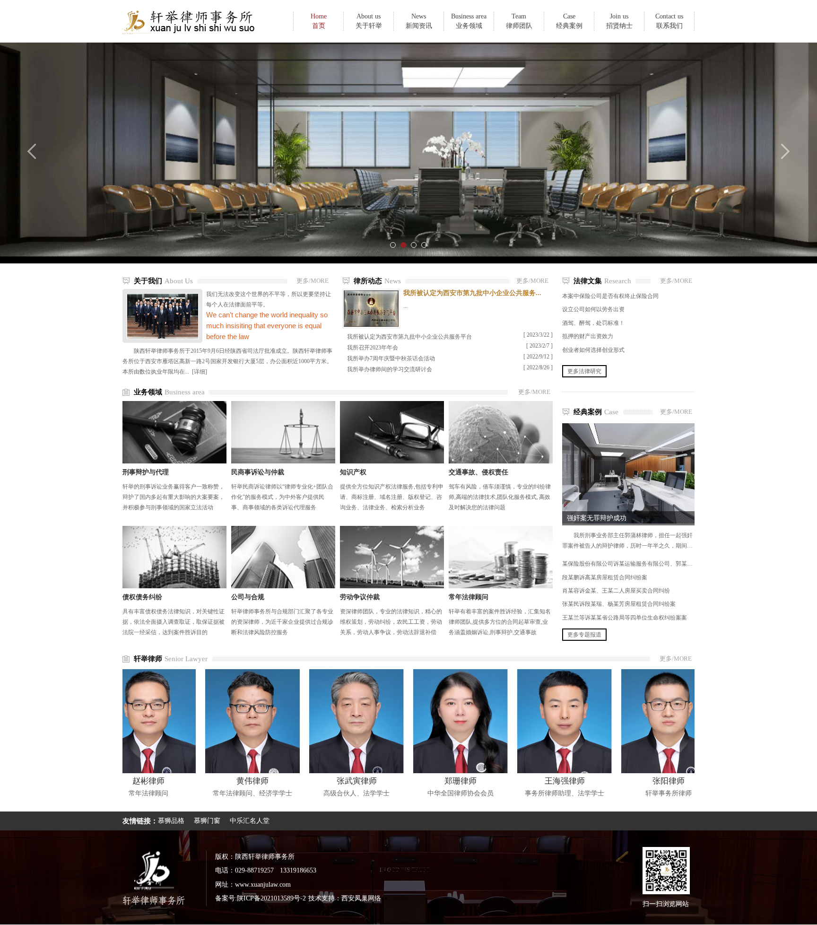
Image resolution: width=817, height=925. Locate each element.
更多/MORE (312, 280)
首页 (319, 21)
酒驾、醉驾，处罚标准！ (593, 323)
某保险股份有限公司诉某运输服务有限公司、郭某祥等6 (631, 563)
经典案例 (569, 21)
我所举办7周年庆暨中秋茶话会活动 (391, 358)
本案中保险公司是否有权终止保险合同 (610, 296)
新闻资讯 (419, 21)
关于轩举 (369, 21)
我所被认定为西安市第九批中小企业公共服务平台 (409, 336)
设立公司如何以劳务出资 (593, 309)
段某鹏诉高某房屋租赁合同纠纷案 (604, 577)
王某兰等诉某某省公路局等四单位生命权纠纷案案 (624, 617)
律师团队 (519, 21)
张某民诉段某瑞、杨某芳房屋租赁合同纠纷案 (619, 604)
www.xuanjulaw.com (263, 884)
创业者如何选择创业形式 (593, 350)
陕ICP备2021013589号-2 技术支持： (289, 898)
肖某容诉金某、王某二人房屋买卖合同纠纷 (616, 590)
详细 (199, 371)
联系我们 (669, 21)
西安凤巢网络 (361, 898)
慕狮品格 (171, 820)
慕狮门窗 (207, 820)
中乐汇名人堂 (249, 820)
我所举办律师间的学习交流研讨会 (389, 369)
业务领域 (469, 21)
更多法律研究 (584, 371)
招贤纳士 (619, 21)
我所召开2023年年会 (372, 347)
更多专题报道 (584, 634)
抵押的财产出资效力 (587, 336)
